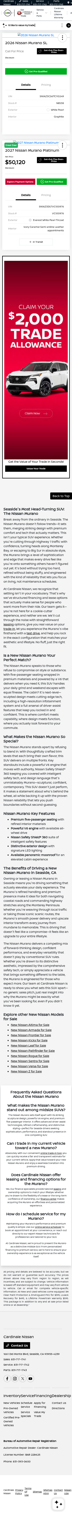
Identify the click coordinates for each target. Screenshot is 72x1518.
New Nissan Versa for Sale (29, 1066)
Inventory (12, 1395)
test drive (33, 633)
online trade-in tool (51, 1153)
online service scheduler (48, 1227)
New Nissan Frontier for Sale (31, 1035)
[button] (62, 37)
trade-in (9, 629)
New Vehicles (12, 1403)
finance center (48, 1198)
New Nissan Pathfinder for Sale (33, 1051)
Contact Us (19, 1345)
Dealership (61, 1395)
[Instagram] (15, 1378)
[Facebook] (7, 1378)
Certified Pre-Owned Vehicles (12, 1421)
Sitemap (37, 1491)
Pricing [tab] (46, 85)
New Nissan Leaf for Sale (28, 1045)
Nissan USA (67, 1491)
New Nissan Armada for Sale (31, 1030)
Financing (43, 1395)
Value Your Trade (36, 468)
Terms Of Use (28, 1492)
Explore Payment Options (20, 181)
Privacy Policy (19, 1491)
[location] (68, 2)
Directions (58, 1408)
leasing (9, 624)
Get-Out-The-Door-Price (54, 51)
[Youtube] (30, 1378)
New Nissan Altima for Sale (30, 1025)
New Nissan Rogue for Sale (30, 1056)
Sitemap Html (47, 1491)
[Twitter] (22, 1378)
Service (27, 1395)
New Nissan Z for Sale (26, 1071)
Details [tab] (26, 85)
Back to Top (61, 496)
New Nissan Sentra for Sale (30, 1061)
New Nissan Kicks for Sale (29, 1040)
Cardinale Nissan (9, 1491)
